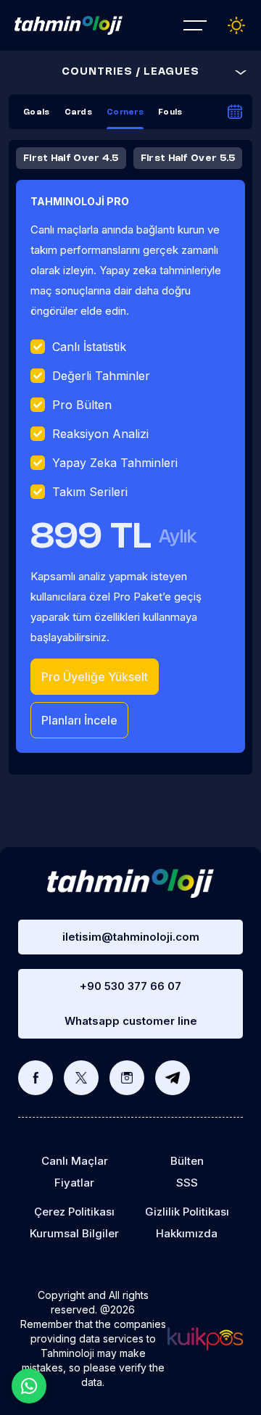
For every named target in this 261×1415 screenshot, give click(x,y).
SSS (187, 1182)
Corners (125, 112)
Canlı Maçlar (74, 1161)
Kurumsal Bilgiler (74, 1233)
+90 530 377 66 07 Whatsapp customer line (131, 1003)
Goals (36, 112)
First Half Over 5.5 (188, 158)
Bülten (187, 1161)
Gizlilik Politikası (187, 1211)
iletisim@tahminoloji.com (130, 937)
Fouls (170, 112)
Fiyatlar (74, 1182)
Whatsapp (29, 1386)
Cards (79, 112)
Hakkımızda (187, 1233)
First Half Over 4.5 (71, 158)
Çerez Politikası (74, 1211)
